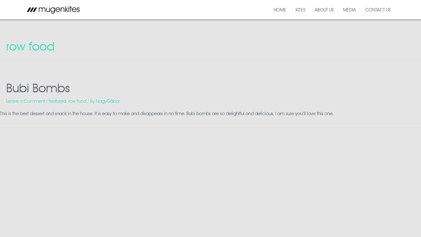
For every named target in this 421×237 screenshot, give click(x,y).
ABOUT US (324, 10)
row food (77, 101)
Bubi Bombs (38, 87)
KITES (300, 10)
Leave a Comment (25, 101)
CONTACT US (378, 10)
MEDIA (349, 10)
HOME (280, 10)
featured (57, 101)
